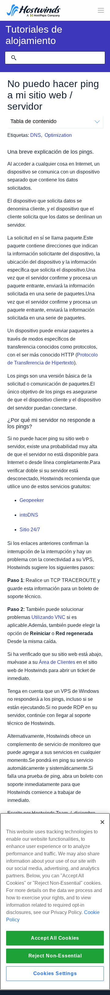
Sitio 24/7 (30, 529)
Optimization (58, 135)
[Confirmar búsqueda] (13, 58)
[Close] (102, 822)
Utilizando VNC (48, 617)
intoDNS (29, 515)
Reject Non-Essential (55, 955)
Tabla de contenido (33, 121)
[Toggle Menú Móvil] (101, 10)
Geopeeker (32, 500)
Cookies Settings (55, 973)
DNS (35, 135)
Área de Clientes (57, 662)
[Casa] (33, 11)
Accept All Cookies (55, 938)
